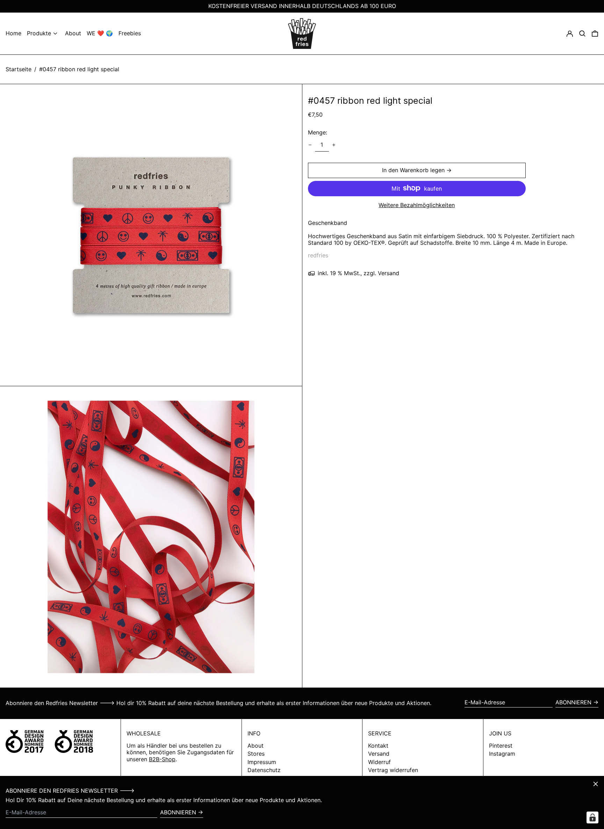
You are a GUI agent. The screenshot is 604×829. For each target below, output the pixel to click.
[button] (594, 33)
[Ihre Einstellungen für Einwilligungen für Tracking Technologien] (592, 817)
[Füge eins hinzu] (334, 145)
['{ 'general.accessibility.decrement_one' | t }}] (310, 145)
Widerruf (379, 761)
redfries (318, 254)
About (255, 745)
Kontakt (378, 745)
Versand (378, 753)
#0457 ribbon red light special (79, 69)
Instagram (502, 753)
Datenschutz (264, 769)
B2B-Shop (162, 759)
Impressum (261, 761)
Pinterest (500, 745)
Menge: (317, 132)
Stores (256, 753)
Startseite (18, 69)
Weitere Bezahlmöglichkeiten (417, 204)
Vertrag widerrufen (393, 769)
